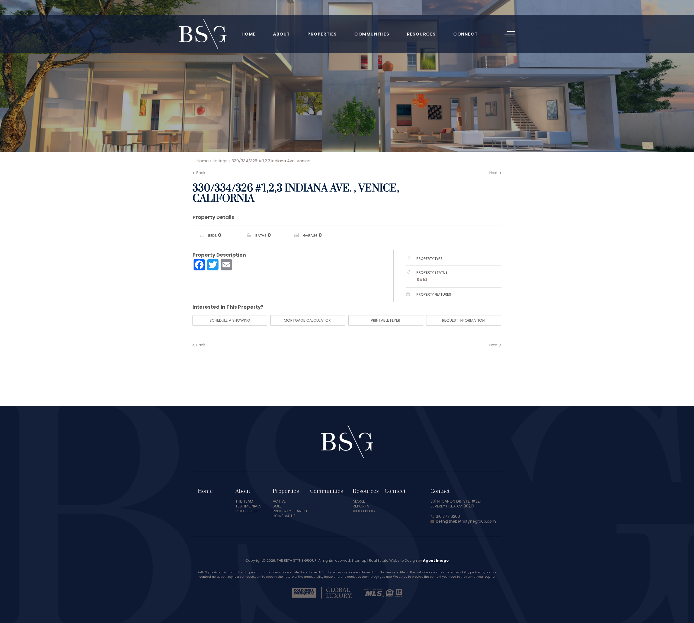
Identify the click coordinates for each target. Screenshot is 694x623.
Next (493, 172)
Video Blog (246, 511)
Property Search (290, 511)
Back (200, 172)
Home (249, 34)
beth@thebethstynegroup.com (466, 521)
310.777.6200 (448, 516)
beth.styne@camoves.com (241, 576)
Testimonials (248, 506)
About (281, 34)
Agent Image (436, 560)
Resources (421, 34)
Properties (322, 34)
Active (279, 501)
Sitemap (359, 560)
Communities (372, 34)
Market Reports (361, 504)
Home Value (284, 516)
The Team (244, 501)
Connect (465, 34)
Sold (422, 279)
